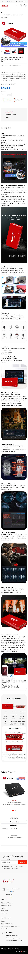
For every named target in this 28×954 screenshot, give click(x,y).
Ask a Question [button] (14, 825)
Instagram (7, 868)
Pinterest (20, 866)
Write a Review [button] (14, 821)
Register (20, 1)
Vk (13, 866)
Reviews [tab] (8, 117)
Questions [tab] (13, 828)
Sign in (24, 1)
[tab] (10, 114)
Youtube (15, 868)
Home (2, 12)
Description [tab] (9, 112)
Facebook (6, 866)
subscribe (22, 862)
